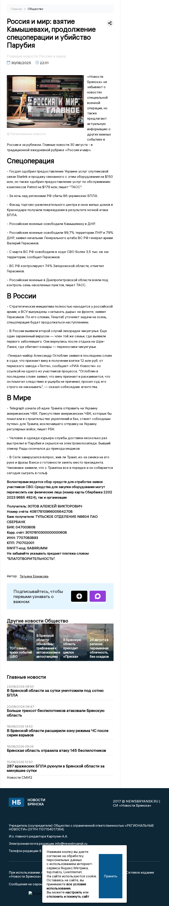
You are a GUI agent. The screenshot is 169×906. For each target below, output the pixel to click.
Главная (17, 9)
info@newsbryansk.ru (71, 843)
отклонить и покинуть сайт (68, 896)
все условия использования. (66, 886)
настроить (74, 892)
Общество (35, 9)
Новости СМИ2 (19, 777)
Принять (110, 876)
